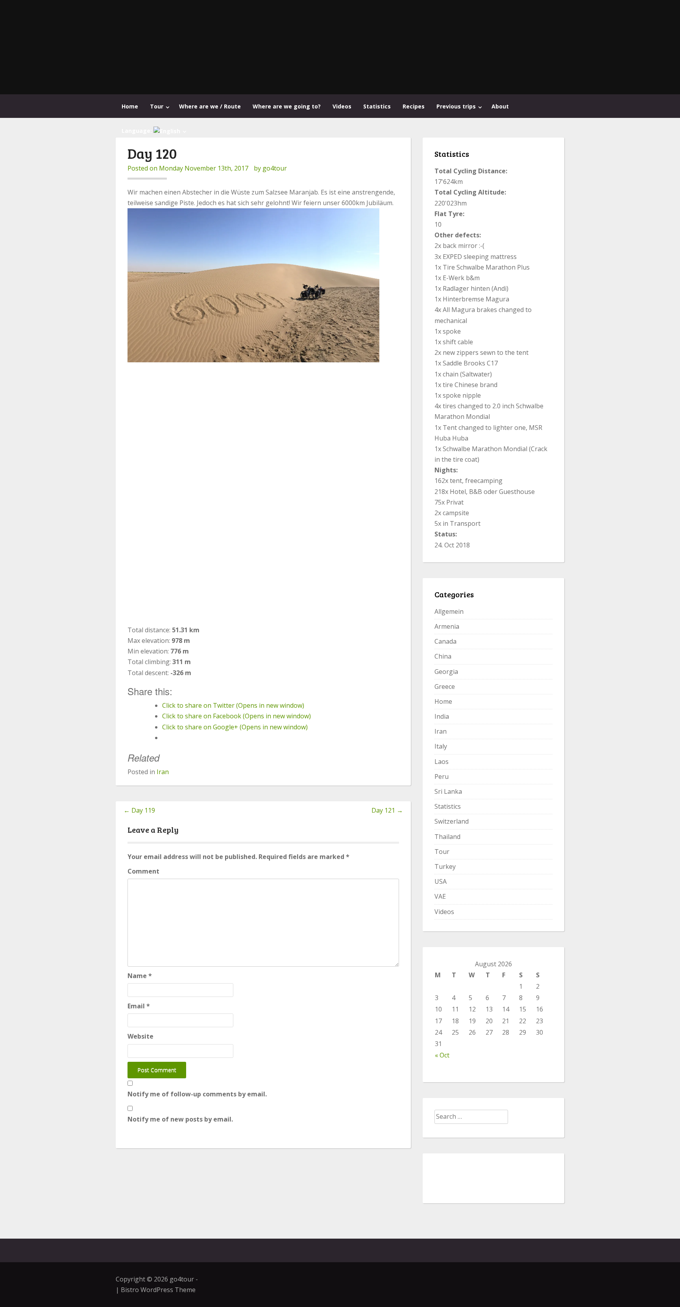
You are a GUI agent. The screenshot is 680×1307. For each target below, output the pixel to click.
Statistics (377, 106)
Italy (440, 746)
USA (440, 881)
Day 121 (387, 810)
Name (140, 975)
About (500, 106)
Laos (441, 761)
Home (130, 106)
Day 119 (139, 810)
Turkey (445, 866)
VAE (440, 896)
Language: (137, 130)
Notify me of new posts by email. (180, 1119)
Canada (445, 641)
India (441, 716)
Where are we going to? (287, 106)
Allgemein (449, 611)
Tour (156, 106)
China (442, 656)
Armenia (446, 626)
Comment (143, 871)
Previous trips (456, 106)
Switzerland (451, 821)
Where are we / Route (210, 106)
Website (140, 1036)
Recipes (414, 106)
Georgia (446, 671)
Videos (342, 106)
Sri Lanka (448, 791)
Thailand (447, 836)
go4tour (274, 168)
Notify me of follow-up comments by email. (197, 1094)
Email (139, 1006)
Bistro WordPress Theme (158, 1289)
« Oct (442, 1055)
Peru (441, 776)
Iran (163, 771)
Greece (444, 686)
